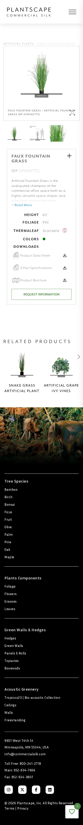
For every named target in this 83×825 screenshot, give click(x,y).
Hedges (10, 638)
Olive (8, 527)
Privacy (23, 808)
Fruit (8, 519)
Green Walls (13, 646)
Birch (8, 497)
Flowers (10, 594)
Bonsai (9, 504)
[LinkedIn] (50, 790)
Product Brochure (33, 280)
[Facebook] (36, 790)
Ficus (8, 512)
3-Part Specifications (36, 268)
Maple (9, 557)
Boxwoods (12, 668)
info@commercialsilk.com (25, 754)
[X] (22, 790)
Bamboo (10, 489)
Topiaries (11, 661)
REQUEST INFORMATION (41, 294)
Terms (9, 808)
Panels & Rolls (15, 653)
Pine (7, 542)
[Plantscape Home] (29, 11)
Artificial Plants (18, 43)
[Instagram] (8, 790)
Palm (8, 534)
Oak (7, 549)
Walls (8, 712)
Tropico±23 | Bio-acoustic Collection (32, 697)
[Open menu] (69, 11)
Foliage (10, 586)
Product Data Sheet (35, 255)
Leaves (9, 609)
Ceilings (10, 705)
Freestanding (14, 720)
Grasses (10, 601)
